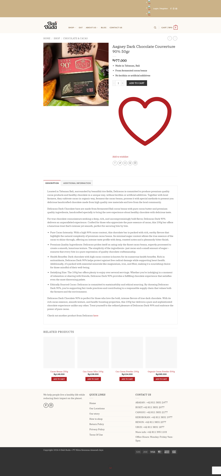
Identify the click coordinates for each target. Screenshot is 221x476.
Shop (57, 38)
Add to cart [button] (59, 379)
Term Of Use (96, 434)
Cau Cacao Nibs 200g (93, 371)
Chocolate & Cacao (75, 38)
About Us (91, 27)
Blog (103, 27)
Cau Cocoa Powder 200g (127, 371)
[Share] (19, 459)
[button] (160, 9)
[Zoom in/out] (2, 459)
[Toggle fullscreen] (11, 459)
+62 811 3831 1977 (161, 417)
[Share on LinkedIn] (135, 163)
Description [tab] (52, 183)
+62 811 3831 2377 (155, 422)
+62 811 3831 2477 (157, 402)
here (95, 315)
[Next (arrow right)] (11, 471)
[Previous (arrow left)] (2, 471)
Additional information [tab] (77, 183)
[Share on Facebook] (115, 163)
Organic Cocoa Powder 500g (161, 371)
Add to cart (136, 83)
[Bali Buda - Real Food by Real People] (54, 25)
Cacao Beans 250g (59, 371)
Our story (94, 413)
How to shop (96, 418)
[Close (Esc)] (27, 459)
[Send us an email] (176, 9)
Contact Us (116, 27)
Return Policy (96, 424)
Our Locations (97, 408)
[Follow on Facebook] (171, 9)
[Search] (155, 27)
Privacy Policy (97, 429)
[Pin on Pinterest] (130, 163)
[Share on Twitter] (120, 163)
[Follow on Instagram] (173, 9)
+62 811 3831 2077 (153, 407)
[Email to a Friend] (125, 163)
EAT (81, 27)
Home (46, 38)
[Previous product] (175, 38)
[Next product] (170, 38)
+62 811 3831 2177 (157, 412)
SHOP (71, 27)
